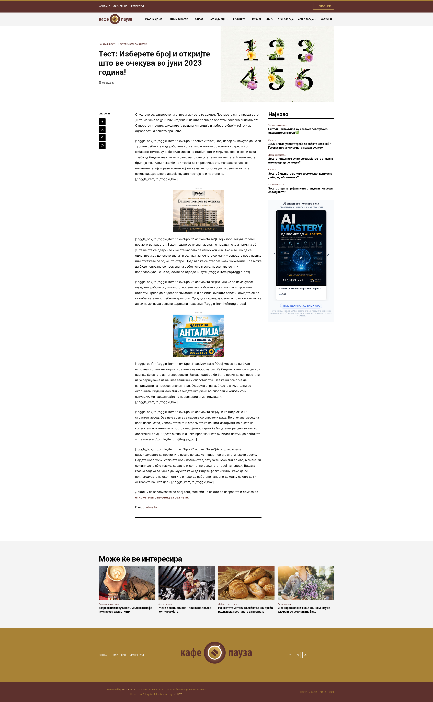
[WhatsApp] (102, 145)
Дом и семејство (277, 154)
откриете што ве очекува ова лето (161, 497)
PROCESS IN (129, 689)
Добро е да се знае (109, 603)
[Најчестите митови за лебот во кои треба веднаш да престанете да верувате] (246, 583)
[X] (102, 129)
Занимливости (107, 44)
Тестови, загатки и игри (132, 44)
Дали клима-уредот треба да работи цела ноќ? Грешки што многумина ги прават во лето (299, 145)
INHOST (177, 694)
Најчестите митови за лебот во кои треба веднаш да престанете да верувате (245, 609)
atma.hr (151, 507)
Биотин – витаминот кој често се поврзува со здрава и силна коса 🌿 (297, 131)
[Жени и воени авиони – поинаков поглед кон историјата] (186, 583)
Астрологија (284, 603)
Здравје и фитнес (277, 125)
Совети (272, 139)
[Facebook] (102, 121)
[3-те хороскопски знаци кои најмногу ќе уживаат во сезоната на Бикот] (306, 583)
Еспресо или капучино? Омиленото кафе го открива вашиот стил (125, 609)
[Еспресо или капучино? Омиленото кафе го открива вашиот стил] (127, 583)
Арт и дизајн (165, 603)
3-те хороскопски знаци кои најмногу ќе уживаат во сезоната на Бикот (304, 609)
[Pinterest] (102, 137)
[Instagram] (298, 655)
